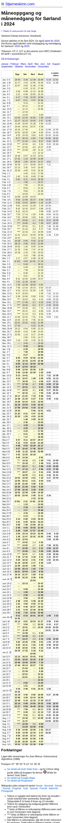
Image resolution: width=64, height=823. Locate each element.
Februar (14, 64)
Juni (42, 64)
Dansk (58, 785)
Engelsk (16, 788)
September (7, 66)
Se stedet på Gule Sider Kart (22, 769)
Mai (36, 64)
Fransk (43, 788)
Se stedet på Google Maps (21, 778)
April (30, 64)
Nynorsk (48, 785)
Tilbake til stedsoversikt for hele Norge (19, 31)
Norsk (39, 785)
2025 (26, 46)
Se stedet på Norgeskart (20, 780)
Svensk (6, 788)
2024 (17, 46)
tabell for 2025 (52, 41)
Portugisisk (7, 791)
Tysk (25, 788)
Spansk (34, 788)
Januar (4, 64)
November (30, 66)
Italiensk (53, 788)
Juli (48, 64)
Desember (43, 66)
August (56, 64)
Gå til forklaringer (10, 59)
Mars (23, 64)
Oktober (19, 66)
